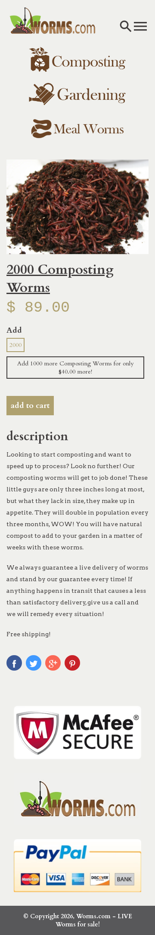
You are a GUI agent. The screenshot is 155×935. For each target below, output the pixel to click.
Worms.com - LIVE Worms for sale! (94, 920)
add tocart (30, 405)
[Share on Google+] (53, 663)
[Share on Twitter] (33, 663)
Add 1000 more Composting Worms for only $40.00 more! (75, 367)
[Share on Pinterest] (72, 663)
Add (14, 330)
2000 (15, 345)
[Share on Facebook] (14, 663)
